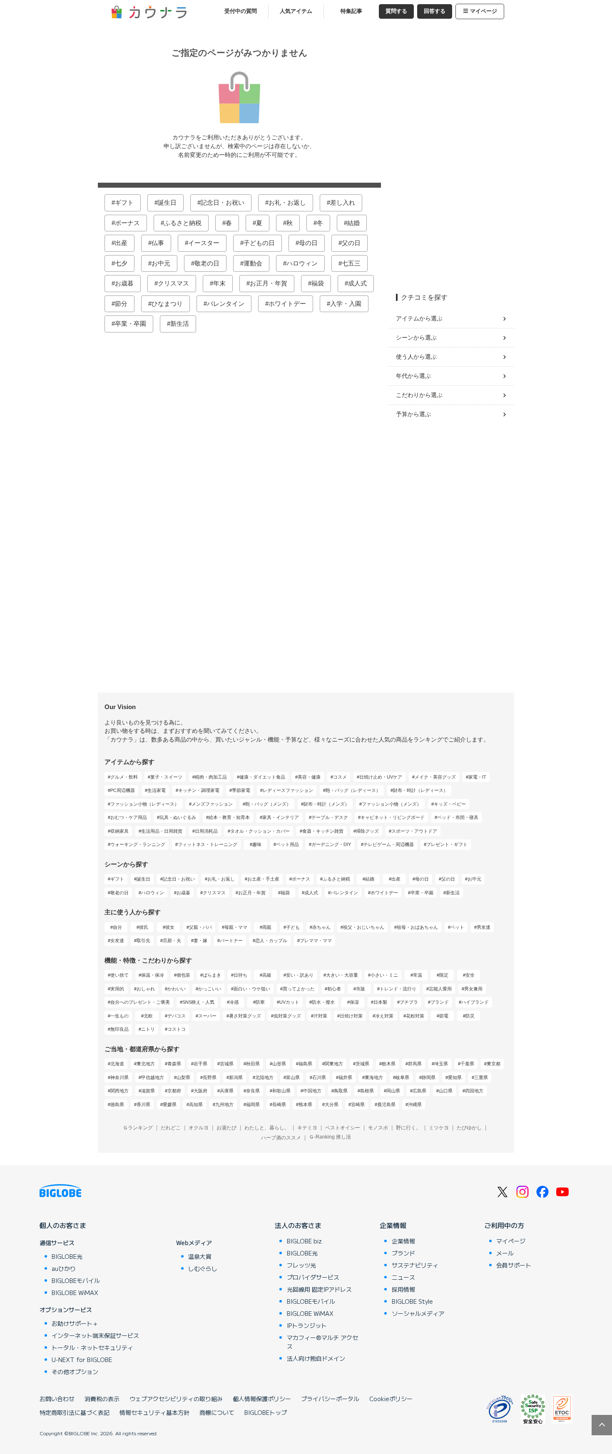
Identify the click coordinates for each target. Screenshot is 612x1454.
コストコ (176, 1029)
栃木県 (389, 1063)
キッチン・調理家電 (198, 790)
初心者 (334, 988)
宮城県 (227, 1063)
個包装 (183, 975)
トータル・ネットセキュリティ (92, 1347)
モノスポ (378, 1128)
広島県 (419, 1090)
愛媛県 (170, 1104)
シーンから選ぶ (416, 337)
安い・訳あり (299, 975)
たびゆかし (469, 1128)
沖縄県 (415, 1104)
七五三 (351, 263)
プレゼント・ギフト (447, 844)
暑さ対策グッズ (245, 1015)
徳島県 (117, 1104)
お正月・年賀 (268, 283)
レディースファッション (288, 790)
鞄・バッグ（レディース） (353, 790)
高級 (266, 975)
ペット (457, 927)
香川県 (143, 1104)
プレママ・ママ (316, 940)
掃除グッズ (367, 831)
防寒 (260, 1002)
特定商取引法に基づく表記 (74, 1412)
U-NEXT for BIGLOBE (82, 1359)
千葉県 (467, 1063)
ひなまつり (167, 303)
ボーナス (127, 222)
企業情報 (393, 1225)
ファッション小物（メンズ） (391, 803)
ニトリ (148, 1029)
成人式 (357, 283)
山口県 (446, 1090)
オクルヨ (199, 1128)
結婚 (353, 222)
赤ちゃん (321, 927)
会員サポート (513, 1265)
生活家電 (156, 790)
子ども (293, 927)
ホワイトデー (287, 303)
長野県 (209, 1077)
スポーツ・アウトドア (414, 831)
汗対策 (320, 1015)
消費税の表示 (102, 1398)
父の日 (351, 242)
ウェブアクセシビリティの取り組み (176, 1398)
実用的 (117, 988)
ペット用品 (287, 844)
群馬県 (415, 1063)
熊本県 (305, 1104)
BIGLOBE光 (67, 1256)
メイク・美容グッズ (435, 776)
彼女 (169, 927)
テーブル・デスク (329, 817)
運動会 (253, 263)
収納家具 (119, 831)
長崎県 (279, 1104)
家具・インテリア (280, 817)
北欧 (148, 1015)
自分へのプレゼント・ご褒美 (140, 1002)
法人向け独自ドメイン (316, 1358)
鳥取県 (341, 1090)
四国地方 (474, 1090)
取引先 (143, 940)
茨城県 (362, 1063)
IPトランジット (307, 1325)
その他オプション (75, 1371)
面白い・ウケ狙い (252, 988)
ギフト (124, 202)
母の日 (308, 242)
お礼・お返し (287, 202)
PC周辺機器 (122, 790)
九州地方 (224, 1104)
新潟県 (236, 1077)
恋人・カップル (271, 940)
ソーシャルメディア (418, 1313)
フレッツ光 (301, 1265)
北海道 (117, 1063)
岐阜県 (402, 1077)
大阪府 (200, 1090)
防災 (470, 1015)
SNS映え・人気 (198, 1002)
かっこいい (209, 988)
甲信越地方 (152, 1077)
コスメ (340, 776)
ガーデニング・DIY (331, 844)
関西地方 (119, 1090)
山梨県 (183, 1077)
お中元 (161, 263)
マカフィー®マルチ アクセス (322, 1341)
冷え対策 (384, 1015)
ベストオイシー (342, 1128)
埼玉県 (441, 1063)
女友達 (117, 940)
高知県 (196, 1104)
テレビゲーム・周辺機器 (388, 844)
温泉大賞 (199, 1256)
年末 (219, 283)
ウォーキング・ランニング (137, 844)
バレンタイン (225, 303)
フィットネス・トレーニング (207, 844)
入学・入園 (345, 303)
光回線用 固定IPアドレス (319, 1289)
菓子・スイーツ (166, 776)
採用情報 (403, 1289)
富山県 (293, 1077)
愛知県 (455, 1077)
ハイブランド (475, 1002)
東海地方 (374, 1077)
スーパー (207, 1015)
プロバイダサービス (313, 1277)
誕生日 (167, 202)
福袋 (317, 283)
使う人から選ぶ (416, 356)
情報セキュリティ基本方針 (154, 1412)
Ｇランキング (138, 1128)
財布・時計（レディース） (420, 790)
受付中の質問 (240, 11)
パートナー (231, 940)
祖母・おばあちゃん (417, 927)
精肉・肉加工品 (211, 776)
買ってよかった (299, 988)
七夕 (121, 263)
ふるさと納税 (183, 222)
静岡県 (428, 1077)
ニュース (403, 1277)
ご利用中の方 (504, 1225)
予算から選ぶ (413, 414)
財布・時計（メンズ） (326, 803)
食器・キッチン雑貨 (322, 831)
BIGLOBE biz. (305, 1241)
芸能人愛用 (440, 988)
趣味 (256, 844)
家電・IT (477, 776)
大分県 (331, 1104)
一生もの (119, 1015)
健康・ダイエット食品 (262, 776)
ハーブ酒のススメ (281, 1138)
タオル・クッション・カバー (260, 831)
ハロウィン (302, 263)
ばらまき (212, 975)
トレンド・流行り (398, 988)
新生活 (179, 323)
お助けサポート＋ (75, 1323)
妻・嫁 (200, 940)
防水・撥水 (323, 1002)
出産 (121, 242)
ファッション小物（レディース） (144, 803)
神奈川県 (119, 1077)
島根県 (367, 1090)
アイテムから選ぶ (419, 318)
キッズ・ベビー (450, 803)
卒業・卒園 (130, 323)
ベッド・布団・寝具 (457, 817)
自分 (117, 927)
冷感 (234, 1002)
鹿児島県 (386, 1104)
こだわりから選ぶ (419, 395)
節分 (121, 303)
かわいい (176, 988)
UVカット (289, 1002)
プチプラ (409, 1002)
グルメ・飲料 (124, 776)
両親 (266, 927)
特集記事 (351, 11)
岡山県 (393, 1090)
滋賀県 (148, 1090)
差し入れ (342, 202)
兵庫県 (227, 1090)
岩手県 (200, 1063)
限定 (443, 975)
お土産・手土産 (263, 878)
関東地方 (334, 1063)
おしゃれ (146, 988)
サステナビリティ (415, 1265)
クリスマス (173, 283)
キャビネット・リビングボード (393, 817)
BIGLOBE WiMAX (75, 1292)
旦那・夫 (172, 940)
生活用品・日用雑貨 (161, 831)
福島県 (305, 1063)
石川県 (319, 1077)
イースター (203, 242)
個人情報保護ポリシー (262, 1398)
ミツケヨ (439, 1128)
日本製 (380, 1002)
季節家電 (241, 790)
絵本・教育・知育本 (229, 817)
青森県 (174, 1063)
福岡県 (253, 1104)
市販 (360, 988)
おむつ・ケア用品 (128, 817)
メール (505, 1253)
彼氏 (143, 927)
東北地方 (146, 1063)
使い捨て (119, 975)
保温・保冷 (152, 975)
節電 (443, 1015)
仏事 (158, 242)
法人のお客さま (298, 1225)
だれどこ (171, 1128)
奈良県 (253, 1090)
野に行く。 (408, 1128)
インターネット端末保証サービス (95, 1335)
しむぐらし (202, 1268)
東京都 (493, 1063)
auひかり (64, 1268)
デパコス (176, 1015)
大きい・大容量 (342, 975)
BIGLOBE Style (412, 1301)
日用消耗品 (206, 831)
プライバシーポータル (330, 1398)
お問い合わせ (57, 1398)
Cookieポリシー (391, 1398)
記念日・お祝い (222, 202)
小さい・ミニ (384, 975)
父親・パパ (200, 927)
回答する (434, 11)
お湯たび (226, 1128)
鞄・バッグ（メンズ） (268, 803)
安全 (470, 975)
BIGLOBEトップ (265, 1412)
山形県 (279, 1063)
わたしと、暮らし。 (266, 1128)
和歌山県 (281, 1090)
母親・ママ (235, 927)
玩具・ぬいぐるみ (177, 817)
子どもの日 (259, 242)
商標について (216, 1412)
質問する (396, 11)
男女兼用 (473, 988)
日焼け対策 (351, 1015)
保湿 (354, 1002)
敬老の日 (206, 263)
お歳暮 (124, 283)
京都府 (174, 1090)
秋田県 (253, 1063)
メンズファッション (212, 803)
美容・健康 (309, 776)
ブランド (439, 1002)
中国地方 (312, 1090)
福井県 (345, 1077)
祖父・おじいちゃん (363, 927)
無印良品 (119, 1029)
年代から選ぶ (413, 375)
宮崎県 (358, 1104)
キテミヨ (307, 1128)
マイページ (483, 11)
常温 (417, 975)
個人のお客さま (63, 1225)
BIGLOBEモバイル (76, 1280)
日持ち (240, 975)
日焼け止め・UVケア (380, 776)
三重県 (481, 1077)
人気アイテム (296, 11)
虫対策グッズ (287, 1015)
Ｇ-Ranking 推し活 (330, 1137)
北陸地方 (264, 1077)
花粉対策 (415, 1015)
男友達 (483, 927)
